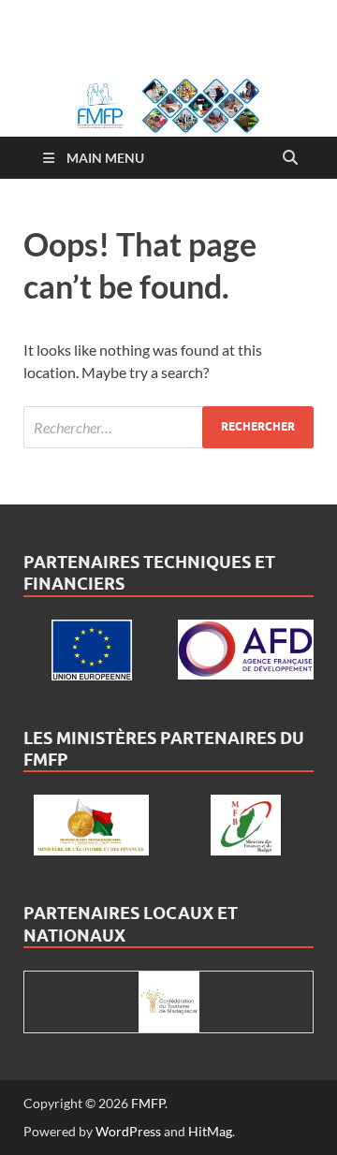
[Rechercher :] (168, 427)
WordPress (128, 1131)
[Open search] (290, 158)
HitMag (210, 1131)
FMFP (148, 1103)
